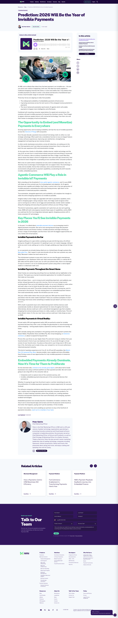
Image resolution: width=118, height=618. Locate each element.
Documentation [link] (72, 556)
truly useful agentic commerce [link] (49, 182)
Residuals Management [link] (44, 573)
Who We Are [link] (56, 593)
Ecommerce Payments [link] (59, 554)
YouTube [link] (41, 610)
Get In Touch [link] (87, 1)
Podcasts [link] (42, 599)
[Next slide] (95, 465)
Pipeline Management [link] (45, 558)
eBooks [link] (41, 597)
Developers (49, 1)
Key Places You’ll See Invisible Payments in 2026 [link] (87, 47)
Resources (55, 1)
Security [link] (71, 564)
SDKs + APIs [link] (71, 558)
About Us (63, 1)
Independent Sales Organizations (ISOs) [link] (87, 555)
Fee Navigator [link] (44, 560)
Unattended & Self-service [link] (58, 561)
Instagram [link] (57, 610)
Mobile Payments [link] (58, 558)
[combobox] (55, 520)
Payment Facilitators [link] (88, 562)
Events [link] (55, 599)
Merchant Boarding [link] (45, 568)
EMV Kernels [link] (71, 560)
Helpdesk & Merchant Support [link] (45, 576)
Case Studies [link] (42, 595)
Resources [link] (20, 7)
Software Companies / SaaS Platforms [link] (88, 558)
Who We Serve (43, 1)
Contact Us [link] (56, 602)
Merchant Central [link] (43, 556)
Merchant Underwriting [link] (43, 566)
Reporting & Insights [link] (45, 570)
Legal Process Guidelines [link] (86, 598)
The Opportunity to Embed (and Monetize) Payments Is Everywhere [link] (87, 40)
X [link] (45, 610)
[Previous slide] (91, 465)
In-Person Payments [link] (58, 556)
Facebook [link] (53, 610)
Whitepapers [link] (42, 601)
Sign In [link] (93, 1)
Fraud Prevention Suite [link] (59, 563)
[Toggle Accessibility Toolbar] (115, 306)
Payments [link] (42, 554)
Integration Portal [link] (73, 554)
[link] (22, 2)
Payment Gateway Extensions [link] (45, 586)
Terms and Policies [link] (87, 593)
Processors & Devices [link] (73, 562)
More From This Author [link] (41, 450)
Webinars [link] (42, 602)
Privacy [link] (85, 595)
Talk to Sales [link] (71, 593)
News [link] (55, 597)
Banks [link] (84, 560)
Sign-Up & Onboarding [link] (43, 563)
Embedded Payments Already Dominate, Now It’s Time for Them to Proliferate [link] (87, 50)
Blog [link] (59, 1)
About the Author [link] (36, 26)
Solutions (37, 1)
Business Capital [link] (44, 578)
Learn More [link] (87, 53)
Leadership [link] (56, 595)
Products (32, 1)
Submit (56, 533)
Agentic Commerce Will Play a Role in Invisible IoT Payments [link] (86, 43)
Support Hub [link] (71, 597)
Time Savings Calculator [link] (44, 581)
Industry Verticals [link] (87, 564)
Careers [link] (56, 601)
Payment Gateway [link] (44, 583)
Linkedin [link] (49, 610)
